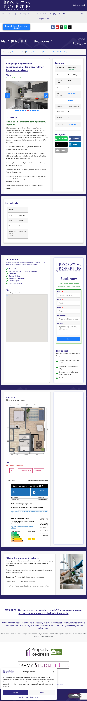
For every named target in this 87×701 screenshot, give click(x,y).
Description (21, 52)
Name (59, 292)
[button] (54, 672)
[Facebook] (53, 27)
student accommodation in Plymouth (47, 614)
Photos (14, 52)
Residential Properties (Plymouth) (49, 14)
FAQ (24, 14)
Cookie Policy (23, 697)
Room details (47, 52)
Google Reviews (43, 19)
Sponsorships (79, 14)
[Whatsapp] (65, 27)
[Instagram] (61, 27)
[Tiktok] (70, 27)
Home (4, 14)
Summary (29, 52)
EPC (58, 52)
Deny (42, 692)
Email (59, 300)
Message (60, 324)
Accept (15, 692)
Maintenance (68, 14)
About (18, 14)
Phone (59, 308)
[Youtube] (57, 27)
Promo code (61, 316)
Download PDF (25, 470)
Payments (31, 14)
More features (37, 52)
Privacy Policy (33, 697)
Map (54, 52)
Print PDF (38, 470)
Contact (12, 14)
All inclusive (72, 93)
